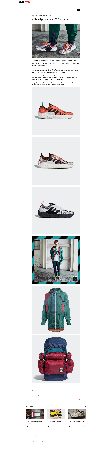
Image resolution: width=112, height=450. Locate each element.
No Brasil (34, 390)
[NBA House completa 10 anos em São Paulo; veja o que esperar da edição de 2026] (35, 414)
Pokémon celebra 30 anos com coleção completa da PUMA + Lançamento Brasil (54, 422)
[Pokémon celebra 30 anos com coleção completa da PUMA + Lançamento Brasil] (56, 414)
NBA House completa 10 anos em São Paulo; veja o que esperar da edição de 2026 (35, 422)
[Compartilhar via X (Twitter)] (35, 395)
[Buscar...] (78, 10)
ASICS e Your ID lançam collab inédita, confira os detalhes (77, 422)
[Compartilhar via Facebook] (32, 395)
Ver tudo (84, 406)
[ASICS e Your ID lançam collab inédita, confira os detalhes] (77, 414)
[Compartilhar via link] (39, 395)
